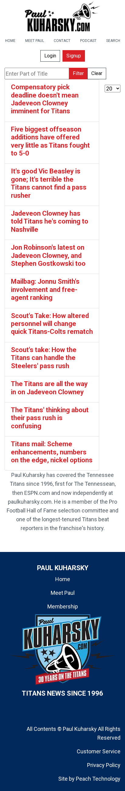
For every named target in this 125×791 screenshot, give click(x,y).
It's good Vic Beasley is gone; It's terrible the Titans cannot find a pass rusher (48, 183)
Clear (96, 73)
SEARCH (113, 41)
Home (62, 579)
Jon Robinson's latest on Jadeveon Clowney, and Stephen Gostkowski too (48, 255)
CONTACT (62, 41)
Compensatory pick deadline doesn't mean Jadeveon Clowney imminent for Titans (45, 99)
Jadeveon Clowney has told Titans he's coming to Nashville (49, 221)
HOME (10, 41)
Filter (78, 73)
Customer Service (98, 751)
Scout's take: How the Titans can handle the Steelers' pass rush (43, 358)
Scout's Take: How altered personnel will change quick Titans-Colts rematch (52, 324)
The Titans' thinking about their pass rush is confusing (50, 418)
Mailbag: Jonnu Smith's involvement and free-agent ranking (45, 289)
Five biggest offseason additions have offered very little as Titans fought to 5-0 (50, 141)
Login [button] (50, 56)
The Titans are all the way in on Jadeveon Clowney (49, 388)
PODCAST (88, 41)
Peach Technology (98, 779)
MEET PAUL (34, 41)
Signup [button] (73, 56)
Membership (62, 606)
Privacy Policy (103, 765)
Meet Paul (63, 593)
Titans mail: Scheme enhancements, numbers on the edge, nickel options (52, 452)
